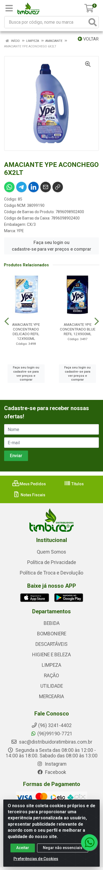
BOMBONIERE (51, 633)
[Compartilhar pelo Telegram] (21, 187)
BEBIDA (52, 623)
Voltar (90, 39)
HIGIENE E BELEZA (51, 654)
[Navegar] (6, 321)
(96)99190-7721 (55, 733)
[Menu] (9, 8)
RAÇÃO (51, 675)
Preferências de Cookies (35, 859)
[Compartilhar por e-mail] (45, 187)
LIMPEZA (51, 665)
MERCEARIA (51, 696)
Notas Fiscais (32, 495)
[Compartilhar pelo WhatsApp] (9, 187)
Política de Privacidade (51, 562)
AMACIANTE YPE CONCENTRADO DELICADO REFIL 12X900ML (26, 331)
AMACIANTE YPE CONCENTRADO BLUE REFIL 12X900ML (77, 329)
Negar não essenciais (62, 847)
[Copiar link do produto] (57, 187)
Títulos (77, 484)
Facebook (55, 772)
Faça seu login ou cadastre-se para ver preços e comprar (51, 246)
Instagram (55, 764)
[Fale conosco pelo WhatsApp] (89, 842)
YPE (20, 231)
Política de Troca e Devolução (51, 573)
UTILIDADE (51, 686)
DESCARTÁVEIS (51, 644)
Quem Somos (51, 552)
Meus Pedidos (32, 484)
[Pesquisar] (92, 22)
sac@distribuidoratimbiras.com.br (55, 742)
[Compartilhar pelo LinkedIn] (33, 187)
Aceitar (22, 847)
